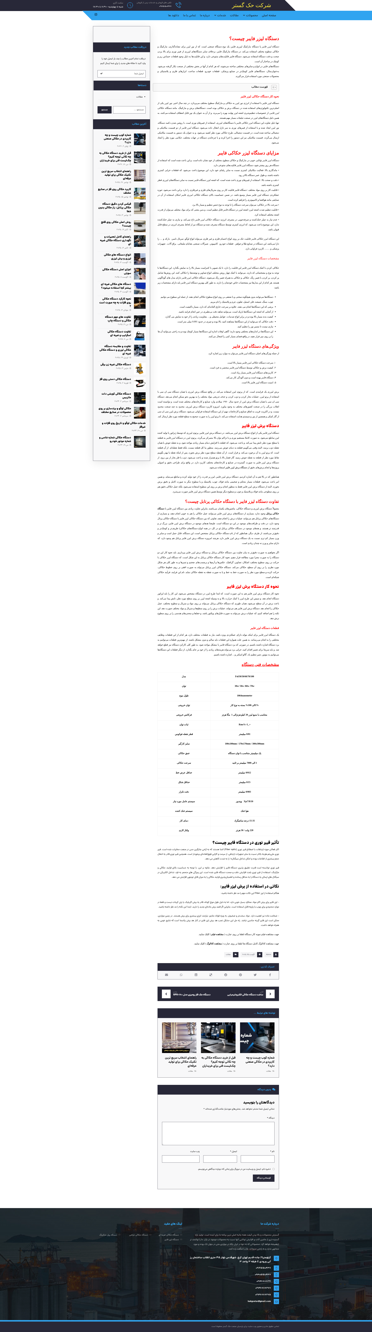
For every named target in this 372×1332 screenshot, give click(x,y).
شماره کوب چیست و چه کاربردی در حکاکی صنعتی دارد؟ (117, 139)
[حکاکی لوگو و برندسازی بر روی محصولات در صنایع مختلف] (140, 413)
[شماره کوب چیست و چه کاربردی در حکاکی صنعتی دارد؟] (140, 139)
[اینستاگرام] (96, 14)
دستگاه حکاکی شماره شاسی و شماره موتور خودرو (115, 440)
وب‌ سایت (195, 1151)
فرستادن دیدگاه (264, 1178)
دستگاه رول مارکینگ (108, 1235)
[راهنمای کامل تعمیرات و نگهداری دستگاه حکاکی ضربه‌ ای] (140, 241)
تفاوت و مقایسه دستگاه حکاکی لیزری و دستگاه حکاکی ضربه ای (115, 350)
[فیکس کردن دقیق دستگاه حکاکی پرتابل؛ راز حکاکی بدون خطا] (140, 208)
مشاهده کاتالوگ (214, 943)
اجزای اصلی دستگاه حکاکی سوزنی (116, 271)
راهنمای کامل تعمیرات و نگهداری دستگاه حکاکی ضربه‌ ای (115, 240)
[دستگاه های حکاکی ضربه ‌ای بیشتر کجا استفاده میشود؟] (140, 288)
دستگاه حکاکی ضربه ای (169, 1235)
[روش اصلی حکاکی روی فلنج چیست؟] (140, 226)
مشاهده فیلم (217, 934)
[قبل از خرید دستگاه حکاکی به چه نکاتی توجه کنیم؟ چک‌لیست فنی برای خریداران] (140, 157)
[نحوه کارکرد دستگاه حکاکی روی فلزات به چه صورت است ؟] (140, 303)
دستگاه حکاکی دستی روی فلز (115, 379)
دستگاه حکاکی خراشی (138, 1235)
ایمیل (233, 1151)
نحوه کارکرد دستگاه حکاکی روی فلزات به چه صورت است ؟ (115, 302)
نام (272, 1151)
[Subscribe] (101, 74)
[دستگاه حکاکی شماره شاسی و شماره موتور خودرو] (140, 442)
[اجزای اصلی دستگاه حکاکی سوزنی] (140, 274)
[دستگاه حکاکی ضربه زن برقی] (140, 369)
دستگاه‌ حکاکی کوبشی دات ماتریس (116, 396)
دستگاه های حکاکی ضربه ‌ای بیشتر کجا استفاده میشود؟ (116, 286)
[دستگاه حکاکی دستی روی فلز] (140, 383)
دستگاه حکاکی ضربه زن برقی (115, 365)
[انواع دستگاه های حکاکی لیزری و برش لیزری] (140, 259)
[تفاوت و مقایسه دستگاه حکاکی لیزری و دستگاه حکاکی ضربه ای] (140, 350)
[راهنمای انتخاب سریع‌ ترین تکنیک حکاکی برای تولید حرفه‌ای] (140, 175)
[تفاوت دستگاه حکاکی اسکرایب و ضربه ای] (140, 336)
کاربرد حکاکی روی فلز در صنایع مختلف (114, 191)
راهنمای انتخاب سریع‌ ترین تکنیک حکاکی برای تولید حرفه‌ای (116, 175)
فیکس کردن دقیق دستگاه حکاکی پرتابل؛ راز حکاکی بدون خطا (114, 208)
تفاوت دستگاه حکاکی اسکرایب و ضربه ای (119, 334)
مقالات (228, 954)
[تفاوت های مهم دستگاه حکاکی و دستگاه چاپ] (140, 321)
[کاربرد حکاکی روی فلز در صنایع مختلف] (140, 193)
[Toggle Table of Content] (272, 87)
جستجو (104, 109)
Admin (268, 954)
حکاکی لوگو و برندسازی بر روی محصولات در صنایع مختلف (115, 411)
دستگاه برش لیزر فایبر (236, 467)
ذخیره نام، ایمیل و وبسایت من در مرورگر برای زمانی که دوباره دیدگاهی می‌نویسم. (234, 1169)
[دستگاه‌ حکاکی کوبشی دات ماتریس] (140, 398)
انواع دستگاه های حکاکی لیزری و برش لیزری (117, 257)
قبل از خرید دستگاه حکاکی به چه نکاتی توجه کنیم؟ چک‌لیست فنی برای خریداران (115, 157)
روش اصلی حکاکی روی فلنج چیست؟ (116, 224)
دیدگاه (270, 1118)
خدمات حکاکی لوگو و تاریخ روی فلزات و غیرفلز (124, 425)
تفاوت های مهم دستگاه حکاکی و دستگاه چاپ (118, 319)
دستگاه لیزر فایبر (171, 1239)
